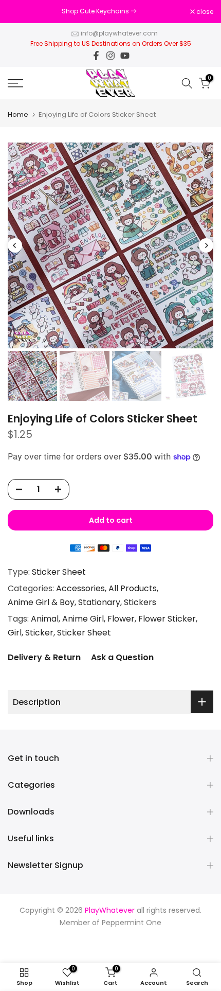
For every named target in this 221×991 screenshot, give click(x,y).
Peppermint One (131, 923)
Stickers (140, 602)
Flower (121, 619)
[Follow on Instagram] (110, 55)
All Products (132, 588)
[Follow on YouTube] (125, 55)
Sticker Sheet (59, 572)
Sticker (39, 633)
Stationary (99, 602)
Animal (45, 619)
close (204, 12)
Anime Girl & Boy (41, 602)
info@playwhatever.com (119, 33)
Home (18, 114)
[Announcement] (99, 11)
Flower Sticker (167, 619)
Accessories (80, 588)
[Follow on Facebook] (96, 55)
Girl (15, 633)
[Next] (206, 245)
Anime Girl (83, 619)
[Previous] (15, 245)
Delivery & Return (44, 657)
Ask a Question (122, 657)
